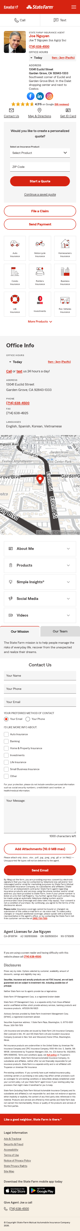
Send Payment (40, 224)
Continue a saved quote (40, 194)
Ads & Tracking (12, 1139)
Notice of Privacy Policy (17, 1160)
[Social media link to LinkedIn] (40, 96)
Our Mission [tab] (20, 631)
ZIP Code (18, 166)
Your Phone (13, 688)
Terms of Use (11, 1155)
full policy (52, 1055)
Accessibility (11, 1149)
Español (9, 7)
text (19, 371)
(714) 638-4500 (39, 46)
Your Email (13, 702)
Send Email (40, 870)
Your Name (13, 675)
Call (9, 371)
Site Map (9, 1171)
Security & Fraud (13, 1144)
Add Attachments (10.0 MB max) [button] (40, 849)
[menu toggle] (73, 7)
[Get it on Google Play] (42, 1190)
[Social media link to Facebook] (31, 96)
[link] (40, 6)
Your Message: (15, 800)
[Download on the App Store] (15, 1190)
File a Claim (40, 211)
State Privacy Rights (15, 1166)
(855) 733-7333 (40, 918)
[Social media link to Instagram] (49, 96)
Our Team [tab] (60, 631)
